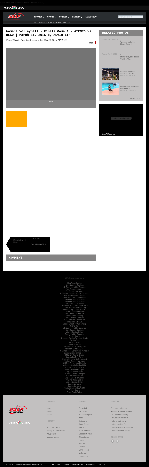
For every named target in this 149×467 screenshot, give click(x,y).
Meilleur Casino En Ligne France (75, 306)
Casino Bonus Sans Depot (74, 353)
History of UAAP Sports (56, 431)
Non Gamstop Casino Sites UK (74, 310)
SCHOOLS (63, 17)
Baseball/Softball (85, 434)
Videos (49, 411)
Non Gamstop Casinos (75, 285)
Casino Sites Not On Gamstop (74, 308)
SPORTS (50, 17)
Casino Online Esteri (74, 380)
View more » (135, 98)
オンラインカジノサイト (74, 367)
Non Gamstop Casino (74, 289)
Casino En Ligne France (74, 303)
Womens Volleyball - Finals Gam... (60, 22)
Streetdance (83, 456)
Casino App (74, 340)
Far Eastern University (119, 418)
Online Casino (74, 390)
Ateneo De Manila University (122, 411)
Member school (53, 437)
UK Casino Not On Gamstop (74, 297)
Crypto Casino (74, 336)
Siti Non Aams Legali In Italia (74, 363)
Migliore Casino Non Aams (74, 361)
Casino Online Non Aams (75, 312)
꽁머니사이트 (74, 342)
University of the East (119, 424)
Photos (49, 415)
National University (118, 421)
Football (82, 447)
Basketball (83, 408)
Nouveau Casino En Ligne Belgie (74, 338)
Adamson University (119, 408)
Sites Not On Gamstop (74, 316)
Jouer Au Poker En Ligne (74, 370)
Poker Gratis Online (74, 392)
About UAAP (56, 464)
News (49, 408)
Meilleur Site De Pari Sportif (74, 347)
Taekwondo (83, 427)
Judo (81, 418)
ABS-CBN (13, 8)
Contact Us (101, 464)
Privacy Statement (77, 464)
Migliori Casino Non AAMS (74, 388)
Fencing (82, 443)
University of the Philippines (122, 427)
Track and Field (85, 431)
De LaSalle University (119, 415)
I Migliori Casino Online (74, 355)
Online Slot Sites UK (74, 322)
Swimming (83, 421)
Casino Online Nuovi (74, 376)
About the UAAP (53, 427)
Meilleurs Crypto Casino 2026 (74, 365)
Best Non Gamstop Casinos (74, 295)
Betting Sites (74, 326)
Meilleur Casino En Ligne (74, 299)
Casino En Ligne (74, 384)
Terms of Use (90, 464)
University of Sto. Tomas (120, 431)
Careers (66, 464)
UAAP (18, 409)
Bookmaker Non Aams (74, 357)
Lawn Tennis (84, 450)
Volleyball (83, 453)
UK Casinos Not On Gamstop (74, 287)
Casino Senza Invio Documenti (74, 359)
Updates (42, 22)
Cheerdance (84, 437)
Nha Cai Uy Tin (75, 345)
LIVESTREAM (91, 17)
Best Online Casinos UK (74, 314)
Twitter (117, 441)
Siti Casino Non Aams (74, 291)
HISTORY (76, 17)
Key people (51, 434)
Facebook (112, 441)
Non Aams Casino (74, 283)
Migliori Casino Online (74, 332)
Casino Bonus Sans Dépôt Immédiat (74, 351)
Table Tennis (84, 424)
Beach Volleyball (85, 415)
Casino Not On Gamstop (74, 318)
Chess (81, 440)
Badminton (83, 411)
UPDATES (38, 17)
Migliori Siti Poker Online (74, 378)
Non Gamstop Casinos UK (74, 320)
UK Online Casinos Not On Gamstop (74, 293)
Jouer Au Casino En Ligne (74, 374)
